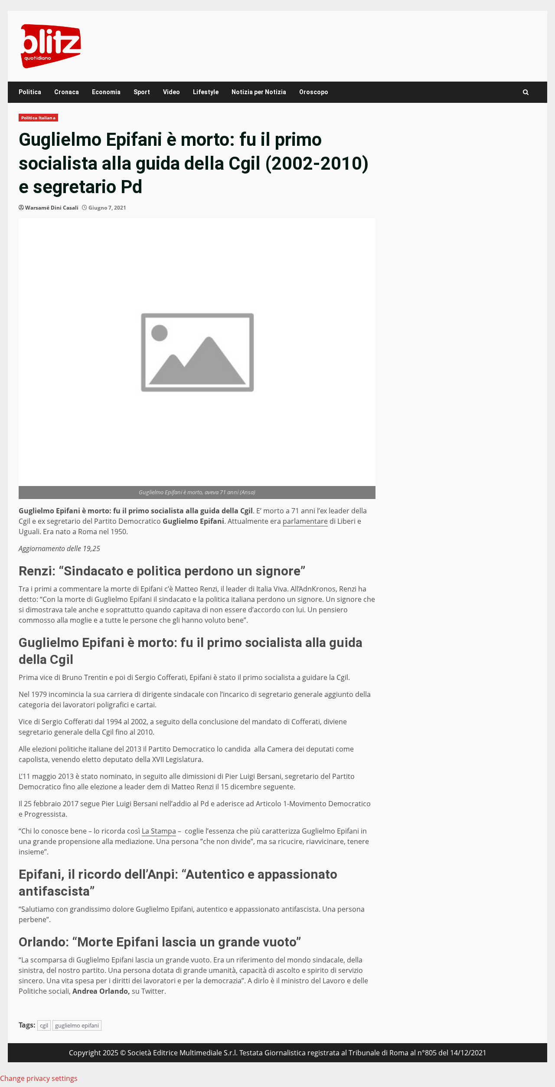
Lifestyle (206, 92)
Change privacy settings (39, 1078)
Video (171, 92)
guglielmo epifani (77, 1025)
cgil (44, 1025)
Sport (142, 92)
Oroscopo (313, 92)
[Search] (526, 92)
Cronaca (66, 92)
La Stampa (159, 831)
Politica (30, 92)
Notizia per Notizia (259, 92)
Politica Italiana (38, 118)
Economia (106, 92)
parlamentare (305, 521)
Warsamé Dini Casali (51, 207)
